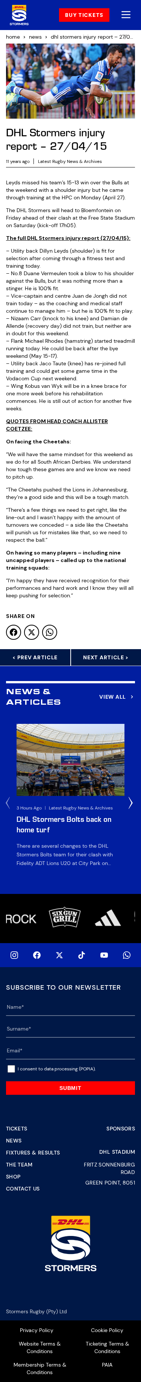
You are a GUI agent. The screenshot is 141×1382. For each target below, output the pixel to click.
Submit (70, 1088)
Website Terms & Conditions (40, 1347)
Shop (13, 1176)
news (35, 36)
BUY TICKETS (84, 15)
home (13, 36)
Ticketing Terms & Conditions (107, 1347)
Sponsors (120, 1128)
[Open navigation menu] (126, 15)
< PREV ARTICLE (35, 657)
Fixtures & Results (33, 1152)
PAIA (107, 1364)
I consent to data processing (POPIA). (57, 1069)
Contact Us (23, 1188)
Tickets (16, 1128)
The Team (19, 1164)
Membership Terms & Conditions (40, 1368)
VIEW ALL (112, 696)
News (13, 1140)
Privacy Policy (36, 1330)
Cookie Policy (107, 1330)
